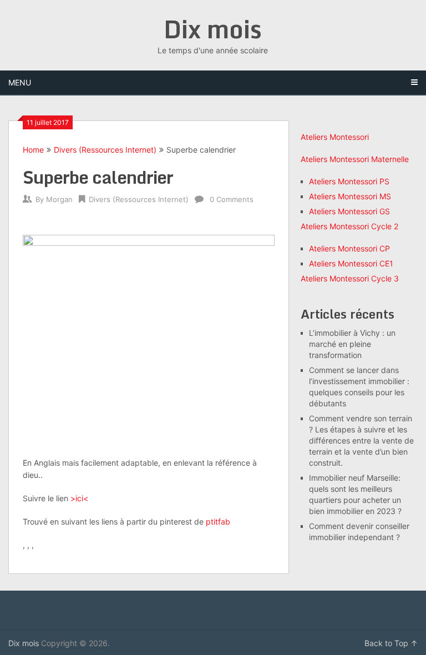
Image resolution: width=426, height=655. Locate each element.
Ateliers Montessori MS (350, 196)
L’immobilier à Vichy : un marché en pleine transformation (352, 344)
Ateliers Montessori (335, 137)
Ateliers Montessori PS (349, 181)
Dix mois (213, 29)
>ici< (79, 498)
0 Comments (231, 199)
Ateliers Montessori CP (349, 248)
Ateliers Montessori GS (349, 211)
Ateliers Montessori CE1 (351, 263)
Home (33, 149)
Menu (19, 82)
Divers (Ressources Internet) (105, 149)
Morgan (59, 199)
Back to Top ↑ (391, 643)
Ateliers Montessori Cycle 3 (350, 278)
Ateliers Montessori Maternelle (355, 159)
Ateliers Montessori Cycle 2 (349, 226)
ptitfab (218, 521)
